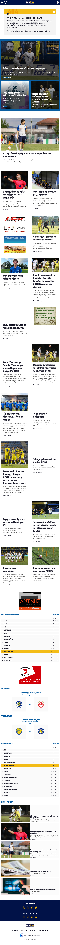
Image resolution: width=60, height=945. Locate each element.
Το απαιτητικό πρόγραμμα (40, 415)
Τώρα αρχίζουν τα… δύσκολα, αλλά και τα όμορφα (13, 416)
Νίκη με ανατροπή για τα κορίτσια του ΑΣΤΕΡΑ (44, 569)
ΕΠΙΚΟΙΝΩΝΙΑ (15, 930)
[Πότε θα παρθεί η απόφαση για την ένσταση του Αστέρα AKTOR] (15, 813)
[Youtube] (36, 907)
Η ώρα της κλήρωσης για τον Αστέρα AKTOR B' (44, 238)
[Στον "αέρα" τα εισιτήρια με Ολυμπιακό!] (45, 179)
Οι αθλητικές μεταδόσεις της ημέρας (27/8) (43, 889)
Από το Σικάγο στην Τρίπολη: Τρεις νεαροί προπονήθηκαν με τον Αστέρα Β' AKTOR (13, 367)
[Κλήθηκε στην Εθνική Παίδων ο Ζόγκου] (14, 265)
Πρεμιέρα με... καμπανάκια (9, 569)
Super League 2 (7, 744)
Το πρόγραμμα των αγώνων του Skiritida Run (14, 94)
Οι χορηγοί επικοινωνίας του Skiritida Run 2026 (14, 326)
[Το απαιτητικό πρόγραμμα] (45, 401)
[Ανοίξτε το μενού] (58, 2)
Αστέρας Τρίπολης (7, 77)
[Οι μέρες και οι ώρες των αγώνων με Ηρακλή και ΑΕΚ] (14, 508)
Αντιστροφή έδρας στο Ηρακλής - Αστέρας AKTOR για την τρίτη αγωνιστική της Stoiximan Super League (14, 477)
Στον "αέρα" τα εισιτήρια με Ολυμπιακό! (44, 193)
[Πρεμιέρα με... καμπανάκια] (14, 556)
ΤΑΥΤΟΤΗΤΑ (32, 930)
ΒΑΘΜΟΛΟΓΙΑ (56, 614)
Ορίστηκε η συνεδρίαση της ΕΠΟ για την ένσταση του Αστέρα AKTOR (44, 367)
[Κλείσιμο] (53, 11)
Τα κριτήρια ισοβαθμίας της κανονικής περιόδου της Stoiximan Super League (44, 526)
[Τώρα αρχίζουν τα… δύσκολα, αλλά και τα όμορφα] (14, 401)
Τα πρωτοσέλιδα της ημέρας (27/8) (40, 871)
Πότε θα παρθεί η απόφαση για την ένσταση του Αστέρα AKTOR (41, 98)
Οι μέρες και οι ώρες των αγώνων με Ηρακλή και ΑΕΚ (14, 522)
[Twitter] (28, 907)
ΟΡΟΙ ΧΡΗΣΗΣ (24, 930)
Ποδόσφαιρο (5, 165)
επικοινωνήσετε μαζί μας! (42, 31)
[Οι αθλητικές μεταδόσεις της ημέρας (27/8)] (15, 886)
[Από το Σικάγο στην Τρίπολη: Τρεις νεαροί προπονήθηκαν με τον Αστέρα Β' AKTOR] (14, 351)
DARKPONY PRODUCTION (30, 942)
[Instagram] (32, 907)
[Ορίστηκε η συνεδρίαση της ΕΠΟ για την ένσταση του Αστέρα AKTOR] (45, 353)
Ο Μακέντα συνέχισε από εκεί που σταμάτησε (24, 68)
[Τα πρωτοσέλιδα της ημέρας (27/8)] (15, 868)
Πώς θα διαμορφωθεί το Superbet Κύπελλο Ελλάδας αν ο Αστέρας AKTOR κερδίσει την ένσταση (44, 281)
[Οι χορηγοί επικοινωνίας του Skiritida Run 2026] (14, 314)
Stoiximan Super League (10, 614)
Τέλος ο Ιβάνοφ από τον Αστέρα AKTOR (44, 461)
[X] (28, 917)
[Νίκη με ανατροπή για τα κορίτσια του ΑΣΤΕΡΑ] (45, 556)
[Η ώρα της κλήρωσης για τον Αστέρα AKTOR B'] (45, 224)
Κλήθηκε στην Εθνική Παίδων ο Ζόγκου (13, 277)
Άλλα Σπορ (5, 106)
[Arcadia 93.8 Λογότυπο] (30, 2)
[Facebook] (24, 907)
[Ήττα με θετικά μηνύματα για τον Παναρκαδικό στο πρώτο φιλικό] (30, 134)
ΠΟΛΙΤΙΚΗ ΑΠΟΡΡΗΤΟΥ (42, 930)
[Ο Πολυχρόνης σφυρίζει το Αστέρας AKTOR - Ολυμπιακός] (14, 179)
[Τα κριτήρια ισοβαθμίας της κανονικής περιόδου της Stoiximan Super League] (45, 510)
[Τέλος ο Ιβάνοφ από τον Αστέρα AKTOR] (45, 448)
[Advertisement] (15, 219)
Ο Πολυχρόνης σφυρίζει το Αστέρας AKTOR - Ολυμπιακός (14, 194)
